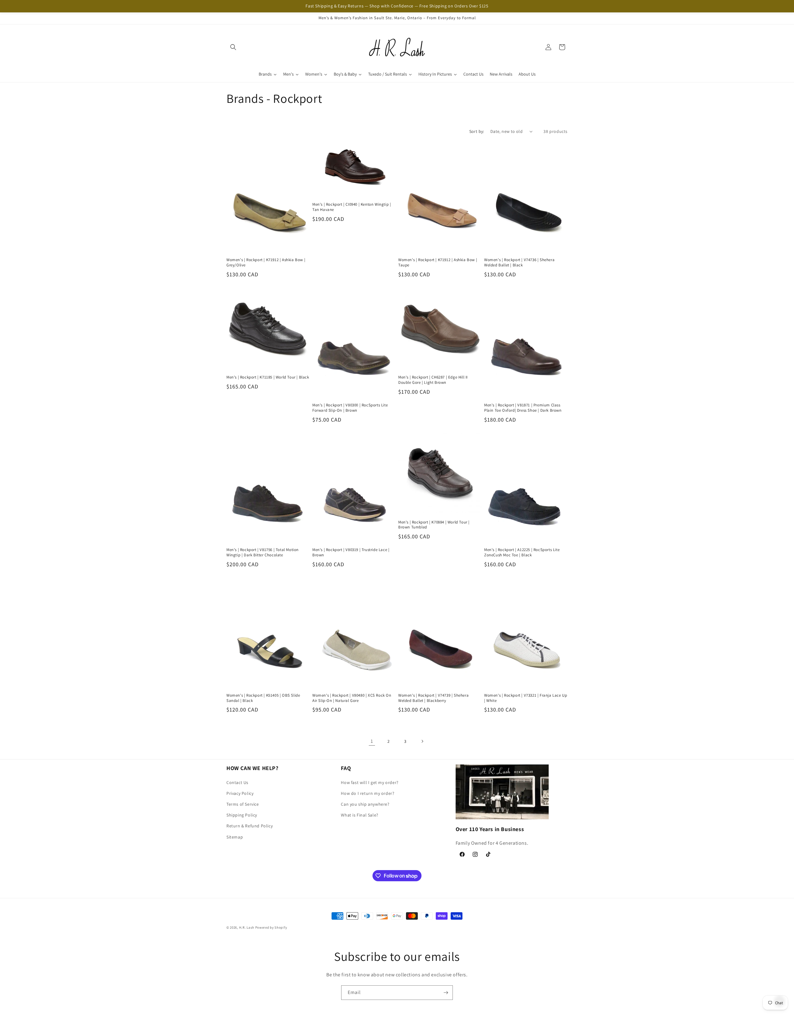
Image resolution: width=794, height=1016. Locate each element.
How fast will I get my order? (369, 782)
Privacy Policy (239, 793)
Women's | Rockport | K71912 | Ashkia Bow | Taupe (437, 262)
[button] (233, 47)
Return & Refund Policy (249, 826)
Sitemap (234, 837)
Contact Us (237, 782)
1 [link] (372, 741)
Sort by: (476, 131)
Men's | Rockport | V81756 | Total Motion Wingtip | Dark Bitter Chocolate (262, 553)
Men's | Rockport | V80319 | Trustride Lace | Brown (350, 553)
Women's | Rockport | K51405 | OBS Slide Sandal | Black (263, 698)
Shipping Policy (241, 815)
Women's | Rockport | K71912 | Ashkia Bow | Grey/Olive (265, 262)
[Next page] (422, 741)
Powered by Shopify (271, 927)
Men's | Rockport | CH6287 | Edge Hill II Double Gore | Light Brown (433, 380)
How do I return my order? (367, 793)
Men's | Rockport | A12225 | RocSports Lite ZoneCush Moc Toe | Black (522, 553)
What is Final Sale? (359, 815)
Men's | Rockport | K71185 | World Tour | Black (267, 377)
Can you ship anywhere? (365, 804)
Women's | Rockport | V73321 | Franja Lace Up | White (525, 698)
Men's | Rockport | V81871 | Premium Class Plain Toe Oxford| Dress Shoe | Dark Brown (523, 408)
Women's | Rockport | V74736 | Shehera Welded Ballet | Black (519, 262)
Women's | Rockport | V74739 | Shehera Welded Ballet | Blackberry (433, 698)
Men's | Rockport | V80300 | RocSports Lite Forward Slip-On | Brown (350, 408)
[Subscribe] (446, 992)
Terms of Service (242, 804)
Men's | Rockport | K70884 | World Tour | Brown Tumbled (434, 525)
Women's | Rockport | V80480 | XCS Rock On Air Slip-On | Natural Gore (351, 698)
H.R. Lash (246, 927)
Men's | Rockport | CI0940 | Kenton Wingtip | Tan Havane (351, 207)
